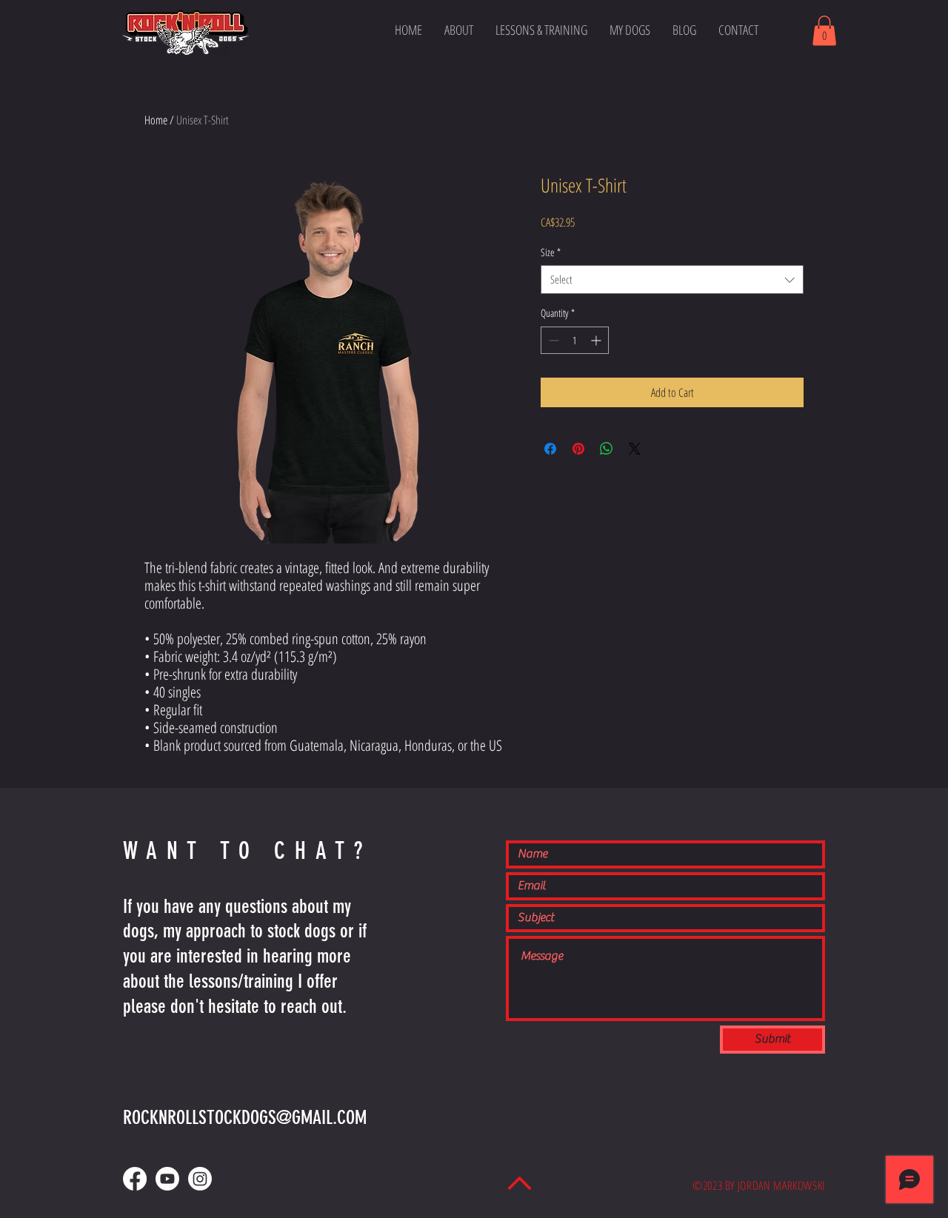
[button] (824, 31)
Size (551, 252)
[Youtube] (167, 1179)
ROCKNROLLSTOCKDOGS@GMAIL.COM (245, 1117)
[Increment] (597, 340)
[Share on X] (635, 449)
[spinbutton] (574, 340)
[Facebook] (135, 1179)
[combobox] (672, 279)
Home (155, 120)
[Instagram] (200, 1179)
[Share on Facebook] (550, 449)
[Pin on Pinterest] (578, 449)
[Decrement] (552, 340)
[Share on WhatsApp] (606, 449)
